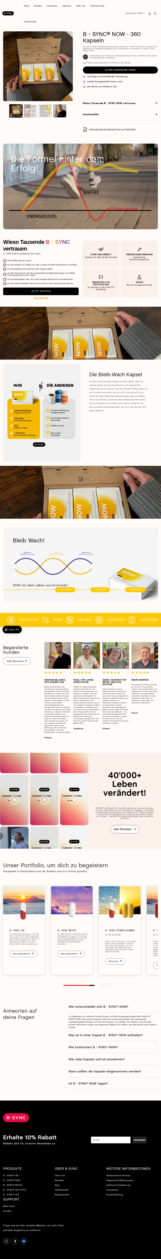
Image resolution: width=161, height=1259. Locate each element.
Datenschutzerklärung (118, 1185)
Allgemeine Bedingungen (119, 1180)
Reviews (59, 1180)
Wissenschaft (62, 1195)
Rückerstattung (114, 1195)
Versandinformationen (118, 1176)
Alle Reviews (15, 661)
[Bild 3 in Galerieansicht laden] (45, 111)
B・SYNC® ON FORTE (15, 1190)
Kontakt (7, 1211)
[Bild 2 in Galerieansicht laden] (30, 111)
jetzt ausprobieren (21, 954)
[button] (155, 13)
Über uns (60, 1176)
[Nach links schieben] (6, 111)
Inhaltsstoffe (61, 1190)
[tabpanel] (24, 930)
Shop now (113, 961)
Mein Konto (9, 1206)
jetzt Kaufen (41, 291)
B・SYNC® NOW (12, 1180)
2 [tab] (91, 985)
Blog (57, 1185)
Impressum (112, 1190)
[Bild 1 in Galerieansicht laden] (16, 111)
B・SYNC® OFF (11, 1195)
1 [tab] (76, 985)
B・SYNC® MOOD (12, 1185)
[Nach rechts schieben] (70, 111)
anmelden (140, 1140)
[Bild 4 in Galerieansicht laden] (59, 111)
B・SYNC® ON (10, 1176)
